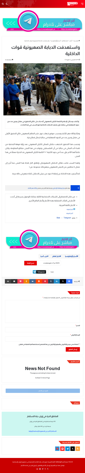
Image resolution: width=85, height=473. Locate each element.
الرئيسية (76, 41)
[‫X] (63, 281)
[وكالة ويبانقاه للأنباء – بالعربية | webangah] (72, 4)
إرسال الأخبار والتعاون (43, 465)
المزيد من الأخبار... (43, 391)
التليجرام (53, 465)
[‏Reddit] (39, 281)
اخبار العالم (65, 41)
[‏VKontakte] (32, 281)
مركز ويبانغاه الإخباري (59, 188)
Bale (59, 218)
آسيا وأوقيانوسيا (56, 41)
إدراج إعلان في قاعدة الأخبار (29, 465)
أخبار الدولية (70, 209)
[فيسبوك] (69, 281)
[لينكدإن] (57, 281)
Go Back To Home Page (42, 378)
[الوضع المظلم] (7, 4)
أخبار (71, 41)
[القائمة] (82, 4)
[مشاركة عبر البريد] (14, 281)
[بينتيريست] (45, 281)
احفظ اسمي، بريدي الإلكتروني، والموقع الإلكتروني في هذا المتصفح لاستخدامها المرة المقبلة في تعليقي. (48, 344)
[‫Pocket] (20, 281)
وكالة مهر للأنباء (32, 188)
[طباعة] (8, 281)
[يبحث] (3, 4)
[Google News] (57, 448)
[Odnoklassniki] (26, 281)
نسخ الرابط (30, 263)
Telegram (67, 218)
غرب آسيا (44, 256)
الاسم (77, 325)
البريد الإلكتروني (75, 335)
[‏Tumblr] (51, 281)
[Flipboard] (39, 272)
